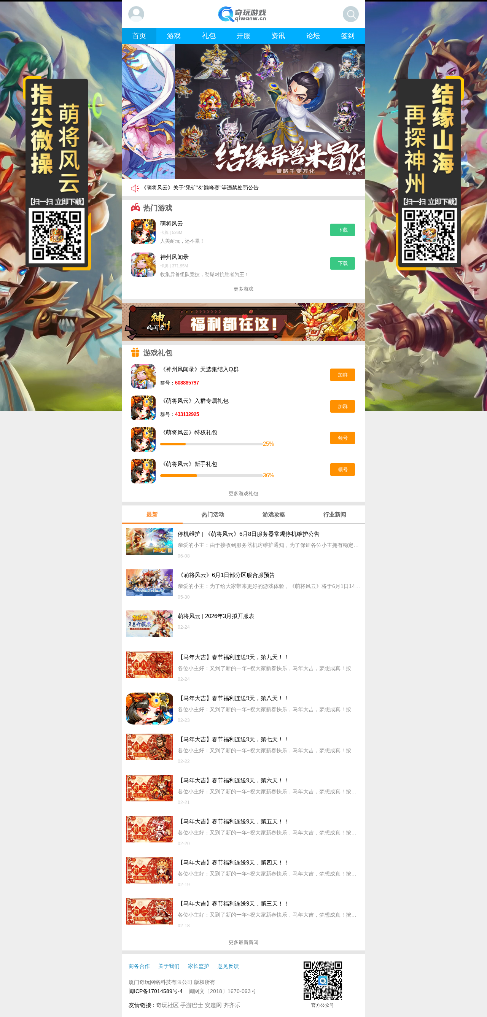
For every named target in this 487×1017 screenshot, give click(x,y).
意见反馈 (228, 966)
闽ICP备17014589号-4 (156, 991)
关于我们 (169, 966)
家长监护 (198, 966)
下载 (343, 230)
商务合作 (139, 966)
